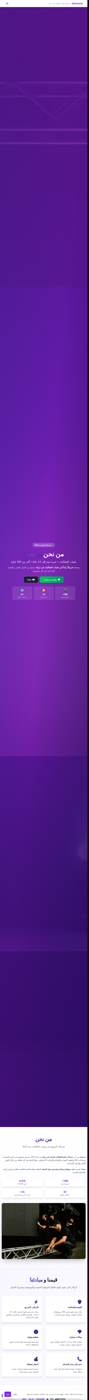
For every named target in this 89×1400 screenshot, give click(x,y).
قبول (7, 1394)
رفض (15, 1394)
